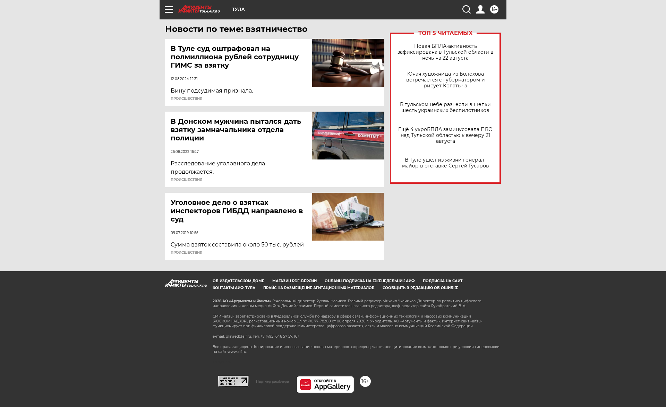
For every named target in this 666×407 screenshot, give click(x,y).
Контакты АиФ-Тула (234, 288)
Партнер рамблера (272, 381)
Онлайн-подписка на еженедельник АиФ (370, 281)
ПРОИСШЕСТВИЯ (186, 99)
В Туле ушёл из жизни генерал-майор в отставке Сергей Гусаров (445, 163)
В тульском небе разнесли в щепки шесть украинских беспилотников (445, 107)
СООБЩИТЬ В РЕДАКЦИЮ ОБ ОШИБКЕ (420, 288)
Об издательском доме (238, 281)
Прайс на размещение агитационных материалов (319, 288)
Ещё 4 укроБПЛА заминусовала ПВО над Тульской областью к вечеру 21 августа (445, 135)
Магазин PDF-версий (294, 281)
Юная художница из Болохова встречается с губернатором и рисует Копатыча (445, 80)
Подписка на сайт (442, 281)
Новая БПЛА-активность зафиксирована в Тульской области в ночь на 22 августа (446, 52)
